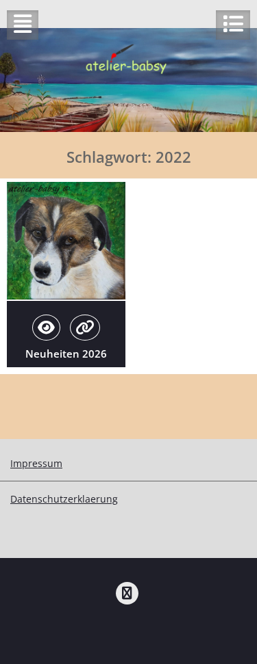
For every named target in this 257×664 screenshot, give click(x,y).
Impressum (36, 463)
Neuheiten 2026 (66, 353)
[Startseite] (127, 593)
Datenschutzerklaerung (64, 498)
